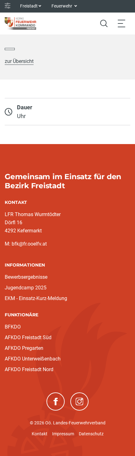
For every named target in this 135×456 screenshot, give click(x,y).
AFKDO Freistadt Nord (29, 369)
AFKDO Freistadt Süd (28, 337)
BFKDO (13, 327)
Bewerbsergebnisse (26, 277)
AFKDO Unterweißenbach (33, 359)
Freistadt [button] (29, 5)
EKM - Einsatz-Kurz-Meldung (36, 298)
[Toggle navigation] (121, 23)
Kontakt (39, 433)
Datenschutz (91, 433)
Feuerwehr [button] (62, 5)
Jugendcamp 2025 (25, 288)
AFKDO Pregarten (24, 348)
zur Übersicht (19, 61)
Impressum (63, 433)
